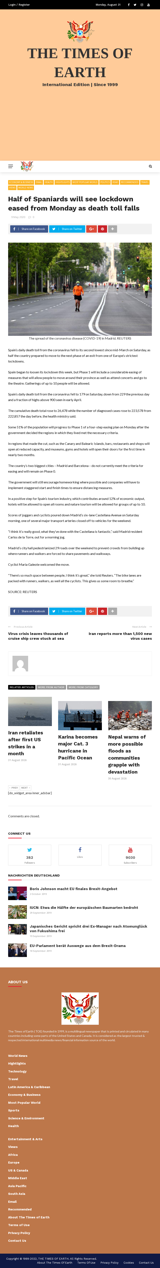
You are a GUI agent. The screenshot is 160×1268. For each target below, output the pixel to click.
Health (49, 182)
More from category (83, 687)
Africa (13, 1155)
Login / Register (19, 4)
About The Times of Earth (28, 1217)
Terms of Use (19, 1225)
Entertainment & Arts (25, 1139)
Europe (13, 1162)
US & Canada (18, 1170)
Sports (13, 1110)
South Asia (16, 1194)
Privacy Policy (19, 1233)
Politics (105, 182)
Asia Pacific (17, 1186)
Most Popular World (85, 182)
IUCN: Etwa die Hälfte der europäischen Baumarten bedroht (84, 908)
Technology (17, 1071)
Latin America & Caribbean (29, 1087)
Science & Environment (26, 1118)
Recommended (129, 182)
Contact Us (17, 1241)
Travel (145, 182)
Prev (14, 787)
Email (39, 182)
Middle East (17, 1178)
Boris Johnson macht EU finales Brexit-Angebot (73, 889)
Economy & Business (21, 182)
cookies (129, 1262)
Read (115, 182)
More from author (51, 687)
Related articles (22, 687)
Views (12, 187)
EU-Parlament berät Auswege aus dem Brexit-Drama (78, 946)
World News (25, 187)
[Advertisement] (80, 129)
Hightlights (63, 182)
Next (24, 787)
